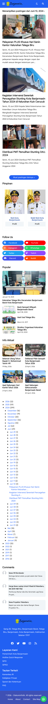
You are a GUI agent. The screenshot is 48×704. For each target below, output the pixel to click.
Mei (9, 528)
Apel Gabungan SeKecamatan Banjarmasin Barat (33, 387)
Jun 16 (13, 465)
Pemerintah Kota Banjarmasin (15, 654)
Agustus (11, 423)
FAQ (4, 685)
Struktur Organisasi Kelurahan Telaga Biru (30, 328)
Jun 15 (13, 468)
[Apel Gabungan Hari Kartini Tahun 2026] (12, 376)
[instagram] (30, 643)
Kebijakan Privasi (9, 678)
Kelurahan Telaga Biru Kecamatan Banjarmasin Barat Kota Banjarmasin (22, 301)
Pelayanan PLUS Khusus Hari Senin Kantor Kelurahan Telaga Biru (21, 43)
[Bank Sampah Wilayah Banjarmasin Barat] (9, 309)
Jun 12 (13, 478)
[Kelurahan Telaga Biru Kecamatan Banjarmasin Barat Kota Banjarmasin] (24, 283)
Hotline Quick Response (12, 657)
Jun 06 (13, 513)
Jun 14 (13, 471)
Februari (11, 537)
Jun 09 (13, 504)
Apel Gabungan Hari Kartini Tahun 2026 (10, 386)
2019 (7, 552)
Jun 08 (13, 507)
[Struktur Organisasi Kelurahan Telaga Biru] (9, 330)
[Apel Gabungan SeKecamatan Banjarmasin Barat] (35, 376)
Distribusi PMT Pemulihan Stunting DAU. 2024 (24, 153)
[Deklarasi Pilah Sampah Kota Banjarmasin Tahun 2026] (35, 350)
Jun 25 (13, 444)
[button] (4, 3)
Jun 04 (13, 519)
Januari (11, 540)
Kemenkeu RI (8, 674)
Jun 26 (13, 441)
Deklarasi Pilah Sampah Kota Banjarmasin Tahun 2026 (35, 361)
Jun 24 (13, 447)
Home (10, 699)
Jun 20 (13, 459)
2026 (7, 401)
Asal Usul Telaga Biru (26, 317)
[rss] (35, 643)
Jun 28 (13, 435)
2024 (7, 407)
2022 (7, 546)
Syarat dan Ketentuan (11, 681)
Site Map (36, 699)
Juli (9, 426)
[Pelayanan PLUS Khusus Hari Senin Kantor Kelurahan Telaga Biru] (24, 27)
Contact (26, 699)
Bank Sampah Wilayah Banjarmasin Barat (26, 308)
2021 (7, 549)
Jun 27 (13, 438)
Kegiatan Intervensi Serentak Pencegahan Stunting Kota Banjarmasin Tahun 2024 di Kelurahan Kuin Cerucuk (23, 98)
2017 (7, 555)
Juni (10, 429)
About (18, 699)
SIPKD (5, 665)
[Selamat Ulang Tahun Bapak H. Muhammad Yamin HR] (12, 350)
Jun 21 (13, 456)
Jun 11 (12, 481)
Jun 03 (13, 522)
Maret (10, 534)
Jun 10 (13, 484)
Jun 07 (13, 510)
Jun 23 (13, 450)
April (10, 531)
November (12, 414)
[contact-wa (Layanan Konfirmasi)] (44, 699)
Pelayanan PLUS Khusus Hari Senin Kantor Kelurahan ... (24, 488)
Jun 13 (13, 474)
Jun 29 (13, 432)
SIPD (4, 661)
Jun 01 (13, 525)
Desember (12, 410)
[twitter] (18, 643)
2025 (7, 404)
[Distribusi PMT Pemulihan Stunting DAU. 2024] (24, 137)
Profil (14, 224)
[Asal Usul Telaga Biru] (9, 319)
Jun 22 (13, 453)
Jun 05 (13, 516)
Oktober (11, 417)
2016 (7, 559)
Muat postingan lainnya (23, 177)
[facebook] (12, 643)
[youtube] (24, 643)
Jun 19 (13, 462)
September (12, 420)
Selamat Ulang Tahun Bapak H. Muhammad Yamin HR (11, 361)
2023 (7, 543)
